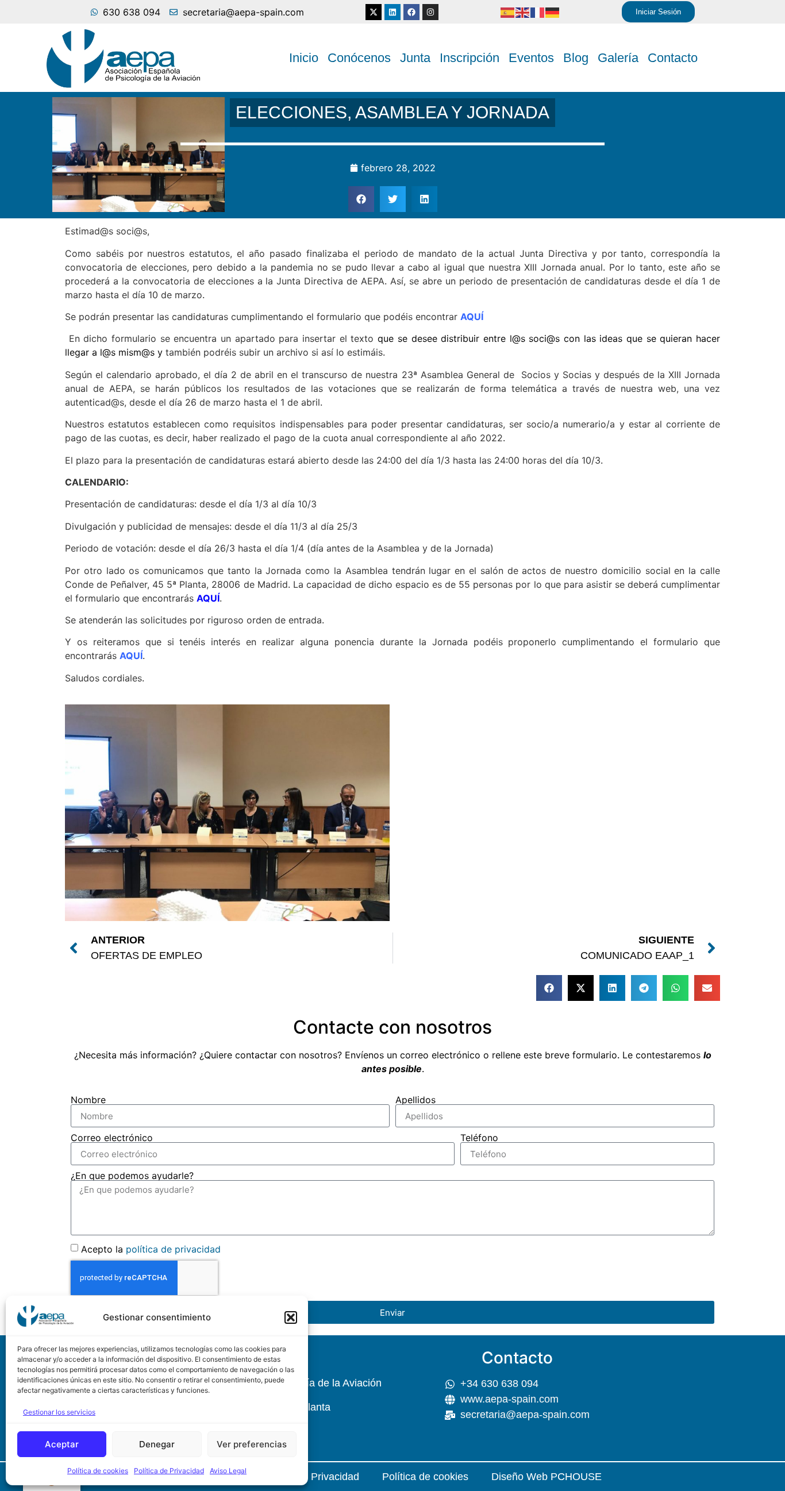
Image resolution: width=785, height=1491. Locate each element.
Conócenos (359, 58)
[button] (291, 1317)
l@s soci (528, 338)
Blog (575, 58)
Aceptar (62, 1444)
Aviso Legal (228, 1470)
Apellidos (415, 1099)
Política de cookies (97, 1470)
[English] (522, 12)
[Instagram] (430, 12)
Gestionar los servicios (59, 1412)
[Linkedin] (392, 12)
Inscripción (469, 58)
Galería (618, 58)
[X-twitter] (373, 12)
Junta (415, 58)
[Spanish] (508, 12)
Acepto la (151, 1249)
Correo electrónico (112, 1137)
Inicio (303, 58)
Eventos (531, 58)
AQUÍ (471, 316)
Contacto (673, 58)
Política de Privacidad (169, 1470)
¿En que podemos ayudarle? (132, 1175)
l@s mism (120, 352)
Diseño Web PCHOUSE (546, 1476)
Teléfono (479, 1137)
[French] (537, 12)
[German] (552, 12)
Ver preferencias (252, 1444)
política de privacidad (173, 1249)
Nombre (88, 1099)
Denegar (157, 1444)
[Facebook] (411, 12)
